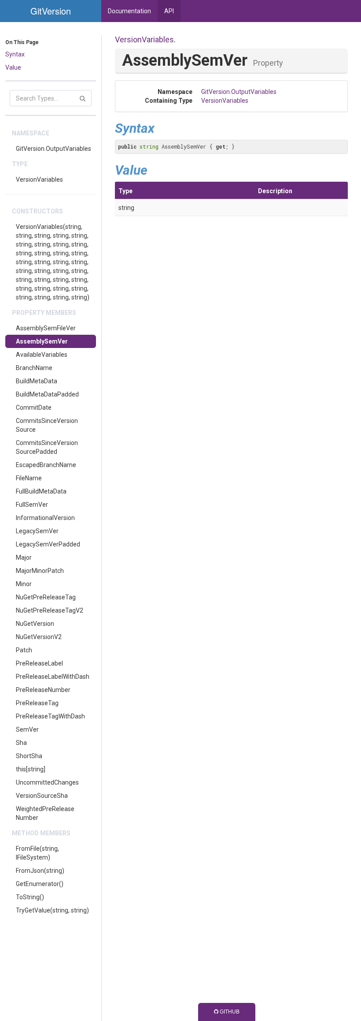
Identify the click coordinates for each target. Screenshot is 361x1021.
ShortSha (29, 755)
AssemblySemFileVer (46, 328)
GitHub (228, 1012)
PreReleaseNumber (43, 689)
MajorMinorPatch (40, 570)
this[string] (30, 769)
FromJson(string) (40, 870)
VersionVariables (39, 179)
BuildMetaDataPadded (47, 394)
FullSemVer (32, 504)
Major (24, 557)
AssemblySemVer (42, 341)
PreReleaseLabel (39, 663)
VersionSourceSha (42, 795)
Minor (24, 583)
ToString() (30, 897)
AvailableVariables (41, 354)
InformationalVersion (45, 517)
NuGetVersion (35, 623)
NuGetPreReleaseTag (46, 597)
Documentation (129, 11)
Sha (21, 742)
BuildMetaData (36, 381)
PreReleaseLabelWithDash (52, 676)
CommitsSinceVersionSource (47, 425)
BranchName (34, 367)
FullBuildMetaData (41, 491)
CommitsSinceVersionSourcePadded (47, 447)
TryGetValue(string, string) (52, 910)
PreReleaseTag (37, 703)
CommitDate (34, 407)
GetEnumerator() (39, 883)
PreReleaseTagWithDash (50, 716)
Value (13, 67)
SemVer (27, 729)
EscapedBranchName (46, 464)
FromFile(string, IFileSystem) (37, 853)
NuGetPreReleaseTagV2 (49, 610)
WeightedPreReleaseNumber (45, 813)
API (169, 11)
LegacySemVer (37, 531)
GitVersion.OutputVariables (53, 148)
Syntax (15, 54)
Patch (24, 650)
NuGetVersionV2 (39, 636)
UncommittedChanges (47, 782)
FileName (29, 478)
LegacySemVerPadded (48, 544)
